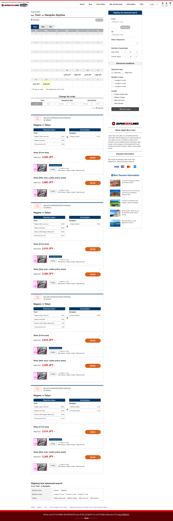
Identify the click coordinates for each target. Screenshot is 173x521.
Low (36, 104)
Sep (42, 27)
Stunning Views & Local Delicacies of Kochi (129, 222)
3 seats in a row (71, 494)
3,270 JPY (87, 75)
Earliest (61, 104)
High (48, 104)
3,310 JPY (36, 84)
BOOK (93, 157)
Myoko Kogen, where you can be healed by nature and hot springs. (130, 213)
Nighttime (64, 490)
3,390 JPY (98, 75)
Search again (126, 109)
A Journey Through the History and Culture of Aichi (131, 182)
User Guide (100, 4)
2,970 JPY (67, 75)
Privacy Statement (123, 515)
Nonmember (166, 5)
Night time (128, 73)
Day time (117, 73)
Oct (50, 27)
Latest (73, 104)
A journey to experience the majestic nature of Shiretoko (130, 202)
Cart (170, 5)
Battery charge (72, 498)
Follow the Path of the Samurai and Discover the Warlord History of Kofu (131, 192)
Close (87, 518)
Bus (90, 4)
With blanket (94, 498)
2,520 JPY (46, 84)
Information (131, 4)
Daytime (56, 490)
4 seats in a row (83, 494)
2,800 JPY (77, 75)
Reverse (100, 20)
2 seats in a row (59, 494)
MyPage (163, 5)
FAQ (141, 4)
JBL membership (115, 4)
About (82, 4)
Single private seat (59, 498)
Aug (35, 27)
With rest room (83, 498)
